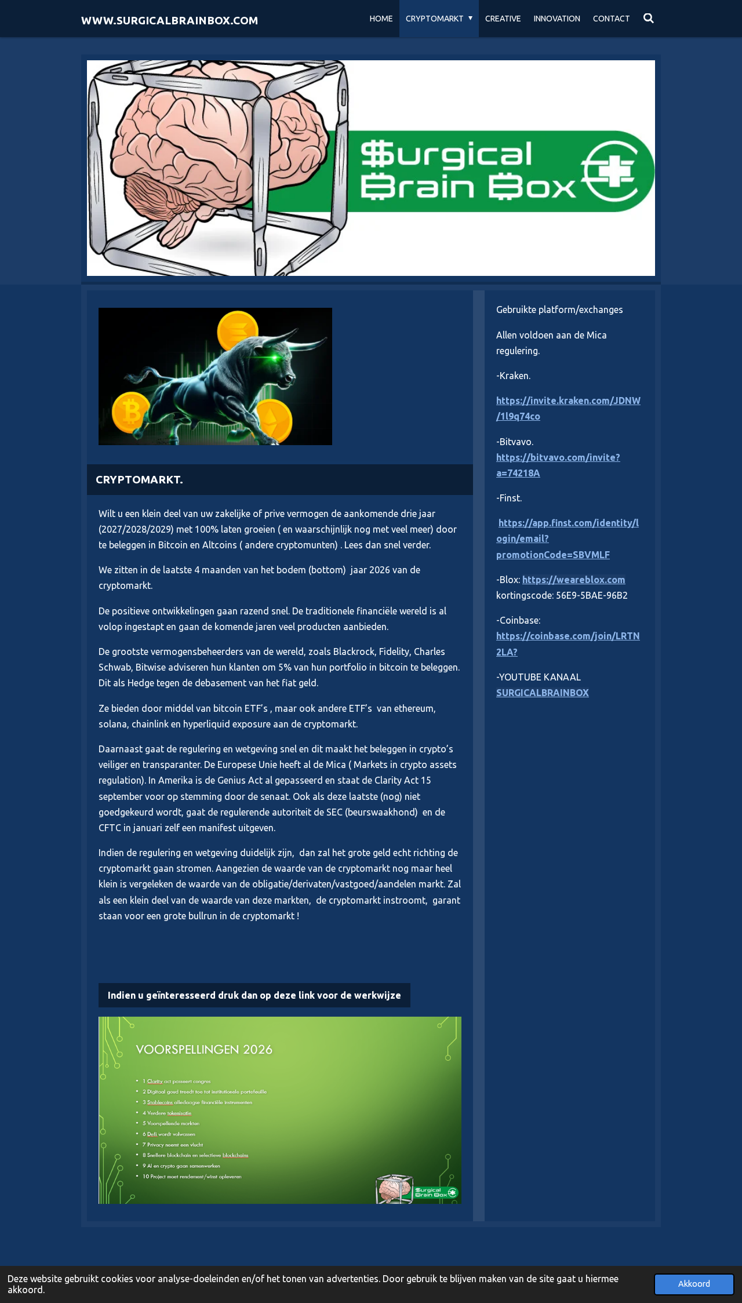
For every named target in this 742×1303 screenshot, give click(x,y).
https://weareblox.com (573, 579)
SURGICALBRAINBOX (542, 692)
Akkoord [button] (694, 1284)
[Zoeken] (648, 18)
